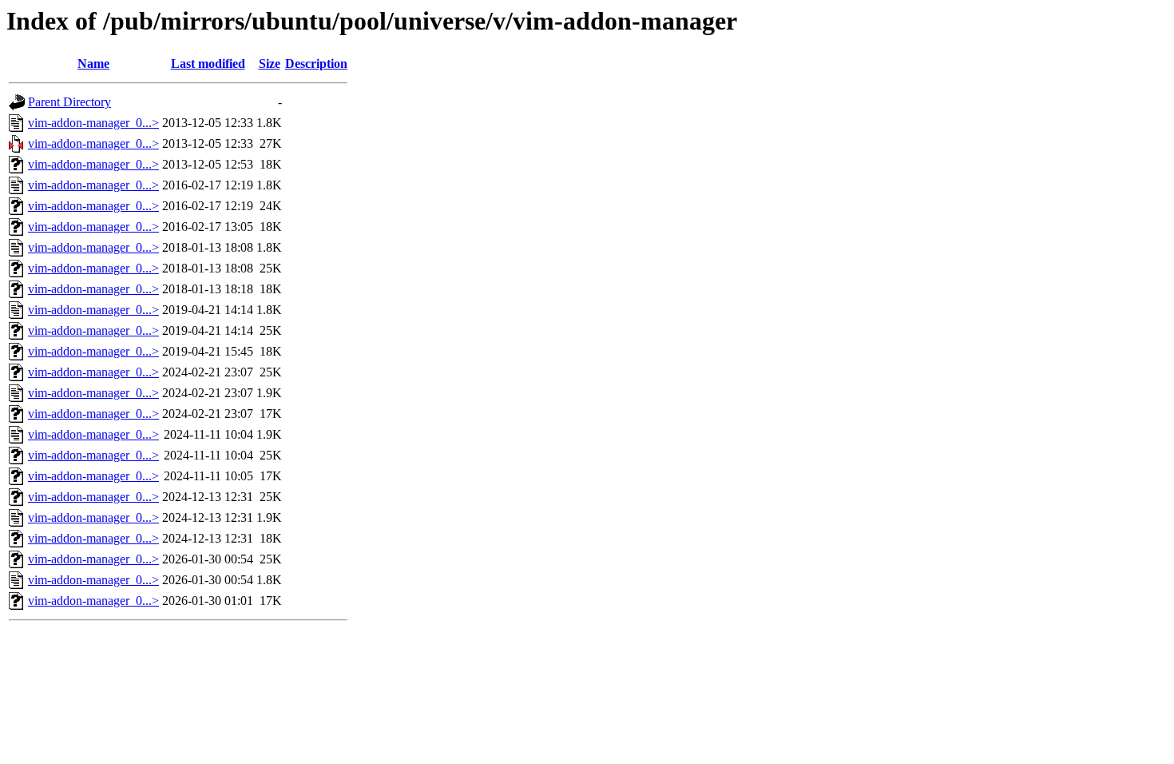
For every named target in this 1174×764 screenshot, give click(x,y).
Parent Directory (69, 102)
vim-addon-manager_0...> (93, 122)
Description (316, 63)
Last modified (208, 63)
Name (93, 63)
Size (269, 63)
